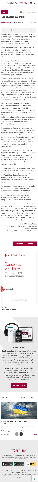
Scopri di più (19, 385)
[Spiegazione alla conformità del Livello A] (30, 464)
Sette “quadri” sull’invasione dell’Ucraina (14, 422)
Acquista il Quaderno (24, 244)
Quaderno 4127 (8, 22)
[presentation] (17, 434)
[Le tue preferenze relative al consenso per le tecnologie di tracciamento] (35, 479)
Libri (4, 12)
